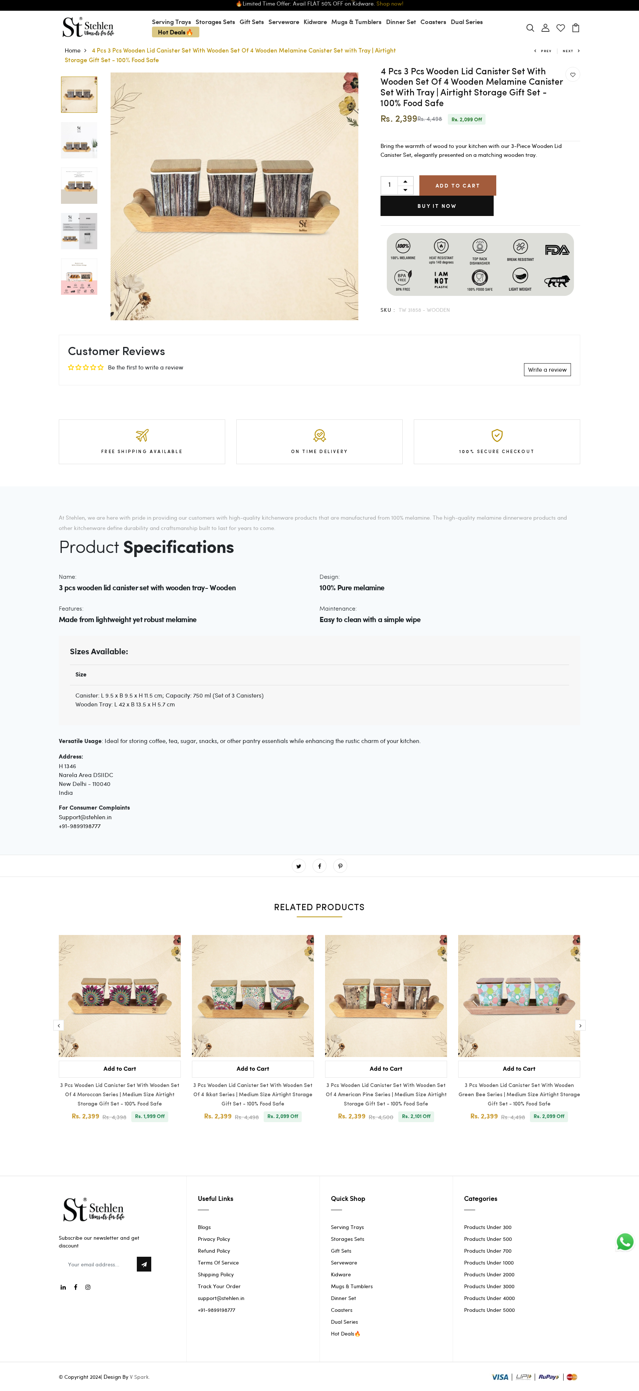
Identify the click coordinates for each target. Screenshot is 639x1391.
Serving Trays (171, 21)
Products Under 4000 (489, 1297)
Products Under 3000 (489, 1286)
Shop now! (389, 5)
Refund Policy (214, 1250)
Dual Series (467, 21)
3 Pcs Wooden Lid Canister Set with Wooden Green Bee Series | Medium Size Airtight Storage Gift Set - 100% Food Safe (519, 1095)
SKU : (388, 309)
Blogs (204, 1226)
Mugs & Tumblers (356, 21)
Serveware (283, 21)
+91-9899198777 (80, 826)
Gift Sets (252, 21)
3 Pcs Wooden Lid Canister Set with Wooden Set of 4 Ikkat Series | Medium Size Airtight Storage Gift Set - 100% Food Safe (252, 1095)
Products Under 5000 (489, 1309)
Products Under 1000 (489, 1262)
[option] (79, 95)
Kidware (315, 21)
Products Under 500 (488, 1238)
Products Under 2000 (489, 1274)
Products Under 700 (487, 1250)
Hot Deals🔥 (175, 31)
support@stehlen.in (221, 1297)
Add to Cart (458, 185)
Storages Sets (215, 21)
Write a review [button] (547, 369)
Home (73, 50)
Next (568, 50)
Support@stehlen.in (85, 817)
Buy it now (437, 206)
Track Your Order (219, 1286)
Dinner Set (401, 21)
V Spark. (140, 1376)
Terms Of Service (218, 1262)
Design (112, 1376)
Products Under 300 (487, 1226)
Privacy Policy (214, 1238)
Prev (546, 50)
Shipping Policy (216, 1274)
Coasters (433, 21)
